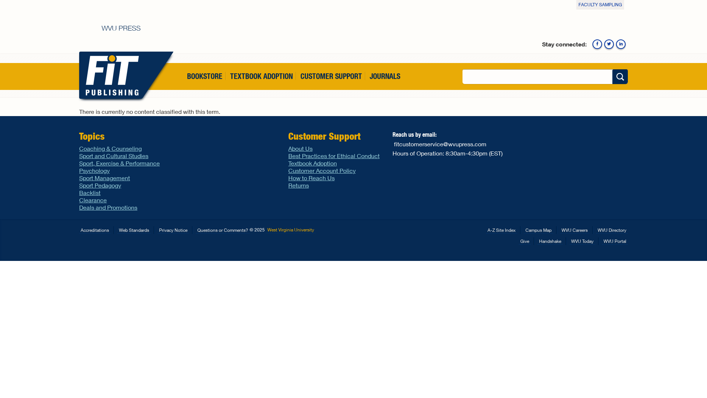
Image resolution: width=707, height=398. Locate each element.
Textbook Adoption (261, 76)
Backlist (90, 192)
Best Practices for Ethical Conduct (334, 155)
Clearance (93, 199)
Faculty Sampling (600, 4)
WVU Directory (612, 230)
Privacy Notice (173, 230)
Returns (298, 185)
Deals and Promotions (108, 207)
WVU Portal (615, 241)
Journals (385, 76)
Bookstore (204, 76)
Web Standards (134, 230)
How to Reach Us (311, 177)
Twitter (609, 44)
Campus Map (538, 230)
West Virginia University (290, 230)
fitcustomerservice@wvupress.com (440, 143)
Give (524, 241)
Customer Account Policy (322, 170)
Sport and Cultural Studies (113, 155)
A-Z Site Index (502, 230)
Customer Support (331, 76)
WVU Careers (575, 230)
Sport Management (104, 177)
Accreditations (95, 230)
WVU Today (582, 241)
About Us (300, 148)
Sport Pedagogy (100, 185)
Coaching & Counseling (110, 148)
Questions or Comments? (222, 230)
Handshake (550, 241)
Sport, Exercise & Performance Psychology (119, 167)
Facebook (597, 44)
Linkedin (621, 44)
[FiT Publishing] (110, 75)
